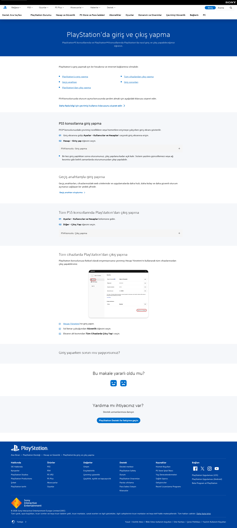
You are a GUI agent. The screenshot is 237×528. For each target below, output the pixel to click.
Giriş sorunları (131, 82)
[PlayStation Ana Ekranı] (5, 7)
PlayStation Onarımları (130, 478)
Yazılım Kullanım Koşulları (214, 522)
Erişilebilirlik (88, 470)
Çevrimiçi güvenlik (91, 474)
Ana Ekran (15, 455)
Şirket (13, 482)
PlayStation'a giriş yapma (75, 76)
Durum (123, 474)
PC (204, 15)
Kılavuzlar (124, 490)
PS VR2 (50, 474)
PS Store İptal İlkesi (164, 470)
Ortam (86, 466)
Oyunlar (42, 7)
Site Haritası (179, 522)
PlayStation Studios (19, 474)
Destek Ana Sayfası (12, 15)
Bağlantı (194, 15)
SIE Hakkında (17, 466)
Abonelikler (115, 15)
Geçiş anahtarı (69, 82)
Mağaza (15, 7)
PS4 (48, 470)
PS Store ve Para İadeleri (92, 15)
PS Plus (58, 7)
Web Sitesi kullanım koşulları (159, 522)
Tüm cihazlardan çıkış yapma (139, 76)
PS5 (29, 7)
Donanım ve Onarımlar (150, 15)
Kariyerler (15, 470)
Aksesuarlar (76, 7)
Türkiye (20, 522)
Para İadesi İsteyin (128, 486)
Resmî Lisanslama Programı (168, 486)
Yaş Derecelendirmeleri (166, 474)
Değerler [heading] (87, 462)
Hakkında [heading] (16, 462)
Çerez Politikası (194, 522)
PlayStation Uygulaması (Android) (207, 479)
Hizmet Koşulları (163, 466)
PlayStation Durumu (41, 15)
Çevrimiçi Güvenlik (175, 15)
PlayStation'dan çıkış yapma (76, 87)
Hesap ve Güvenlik (65, 15)
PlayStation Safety (128, 470)
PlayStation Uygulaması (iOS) (205, 475)
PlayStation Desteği (31, 455)
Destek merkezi (126, 466)
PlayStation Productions (21, 478)
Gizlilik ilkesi (137, 522)
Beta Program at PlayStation (204, 483)
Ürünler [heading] (51, 462)
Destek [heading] (123, 462)
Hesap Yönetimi (71, 323)
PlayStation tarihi (18, 486)
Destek (110, 7)
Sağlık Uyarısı (162, 478)
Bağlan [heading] (195, 462)
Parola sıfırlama (127, 482)
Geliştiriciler (161, 482)
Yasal (127, 522)
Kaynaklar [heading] (161, 462)
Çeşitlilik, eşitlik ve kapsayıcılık (97, 478)
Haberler (94, 7)
